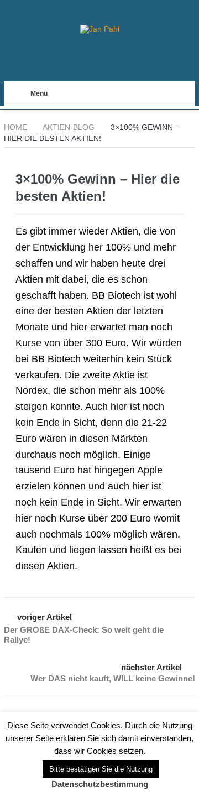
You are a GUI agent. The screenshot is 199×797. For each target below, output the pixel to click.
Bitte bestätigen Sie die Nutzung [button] (101, 769)
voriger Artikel (44, 617)
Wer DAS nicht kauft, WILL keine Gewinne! (112, 678)
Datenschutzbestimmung (99, 784)
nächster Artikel (151, 667)
